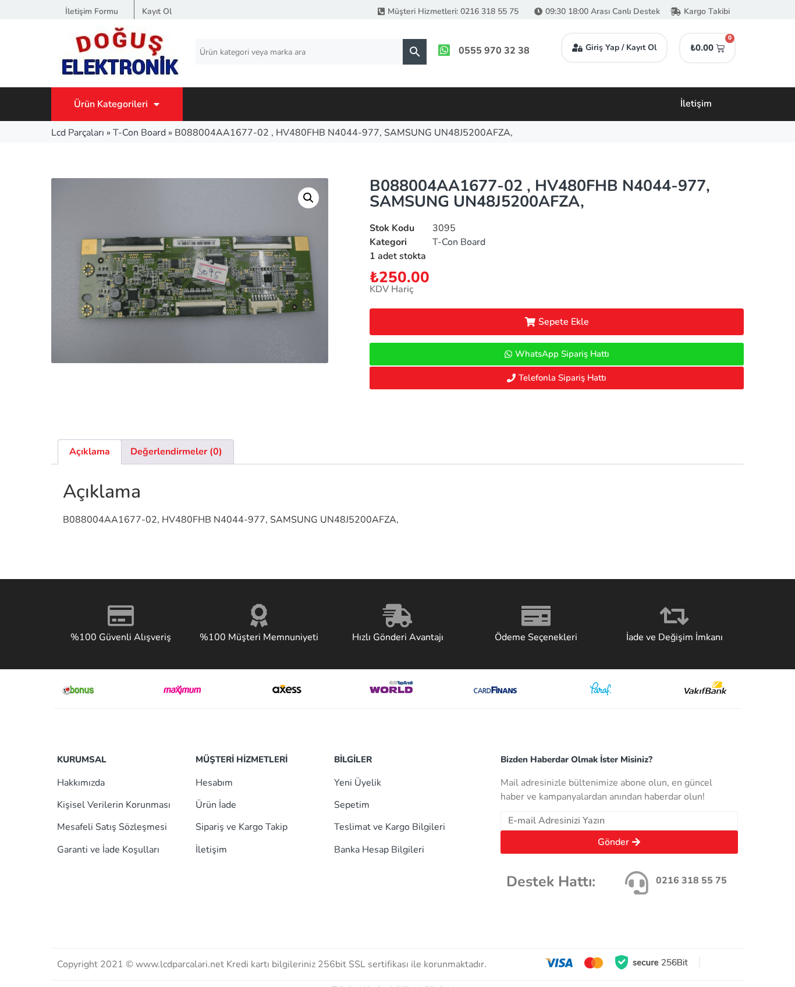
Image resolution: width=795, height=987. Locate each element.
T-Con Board (139, 132)
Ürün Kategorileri (111, 104)
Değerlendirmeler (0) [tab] (176, 451)
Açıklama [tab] (89, 451)
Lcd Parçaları (77, 132)
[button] (308, 197)
